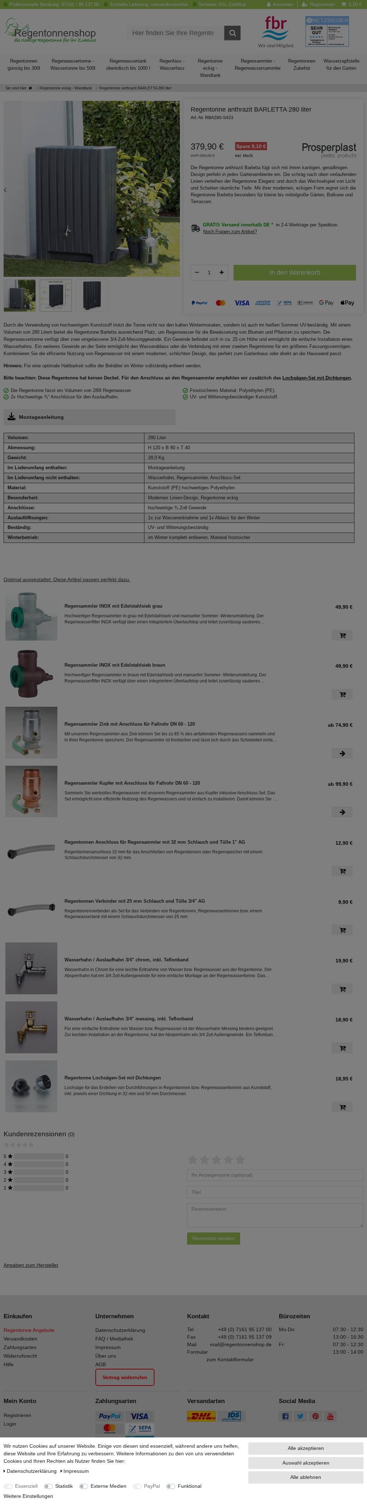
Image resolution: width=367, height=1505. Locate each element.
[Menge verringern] (197, 272)
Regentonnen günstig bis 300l (24, 64)
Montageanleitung (41, 417)
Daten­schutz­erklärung (32, 1471)
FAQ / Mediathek (114, 1339)
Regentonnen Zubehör (301, 64)
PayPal (152, 1486)
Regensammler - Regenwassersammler (258, 64)
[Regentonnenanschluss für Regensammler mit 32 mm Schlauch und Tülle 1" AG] (31, 850)
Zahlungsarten (20, 1347)
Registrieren (17, 1415)
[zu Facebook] (285, 1417)
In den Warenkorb (295, 272)
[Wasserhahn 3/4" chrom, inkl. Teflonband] (31, 968)
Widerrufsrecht (20, 1356)
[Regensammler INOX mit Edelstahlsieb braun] (31, 674)
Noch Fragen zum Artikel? (230, 231)
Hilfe (9, 1364)
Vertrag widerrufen (125, 1377)
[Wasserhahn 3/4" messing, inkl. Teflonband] (31, 1027)
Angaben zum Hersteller (31, 1265)
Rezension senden (213, 1238)
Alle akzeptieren (306, 1448)
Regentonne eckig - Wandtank (210, 68)
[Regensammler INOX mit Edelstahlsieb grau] (31, 615)
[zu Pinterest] (315, 1417)
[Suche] (232, 33)
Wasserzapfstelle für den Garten (341, 64)
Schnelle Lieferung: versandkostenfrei (149, 4)
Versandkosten (20, 1339)
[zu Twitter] (301, 1417)
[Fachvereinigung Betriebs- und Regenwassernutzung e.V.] (276, 32)
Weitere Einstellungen (28, 1496)
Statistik (64, 1486)
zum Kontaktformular (230, 1359)
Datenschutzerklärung (120, 1330)
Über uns (105, 1356)
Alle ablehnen (305, 1477)
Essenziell (26, 1486)
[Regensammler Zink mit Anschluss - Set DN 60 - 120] (31, 733)
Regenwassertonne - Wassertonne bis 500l (73, 64)
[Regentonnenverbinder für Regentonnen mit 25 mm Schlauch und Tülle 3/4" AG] (31, 909)
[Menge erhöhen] (221, 272)
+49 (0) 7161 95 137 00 (245, 1329)
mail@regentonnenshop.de (241, 1344)
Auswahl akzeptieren (305, 1463)
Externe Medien (109, 1486)
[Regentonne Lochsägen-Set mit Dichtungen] (31, 1086)
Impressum (108, 1347)
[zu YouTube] (330, 1417)
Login (10, 1424)
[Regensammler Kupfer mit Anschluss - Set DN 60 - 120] (31, 792)
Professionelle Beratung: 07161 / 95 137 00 (54, 4)
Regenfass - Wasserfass (172, 64)
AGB (100, 1364)
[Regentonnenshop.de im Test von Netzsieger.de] (327, 31)
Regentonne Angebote (29, 1330)
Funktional (189, 1486)
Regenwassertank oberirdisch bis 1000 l (128, 64)
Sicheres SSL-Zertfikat (222, 4)
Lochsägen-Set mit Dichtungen (316, 378)
